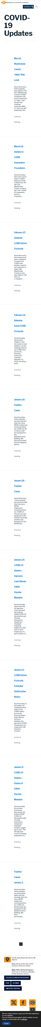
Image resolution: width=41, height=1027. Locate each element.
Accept (6, 1023)
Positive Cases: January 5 (18, 877)
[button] (28, 7)
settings (24, 1019)
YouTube (32, 1009)
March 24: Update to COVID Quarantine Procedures (19, 157)
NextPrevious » (21, 944)
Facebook (23, 1003)
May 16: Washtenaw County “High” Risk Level (19, 69)
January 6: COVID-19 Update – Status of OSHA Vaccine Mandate (19, 783)
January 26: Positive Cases (19, 404)
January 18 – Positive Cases (20, 485)
